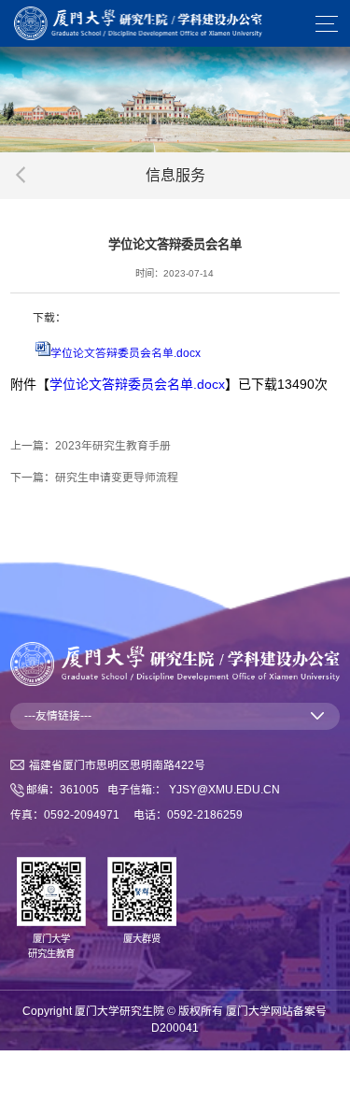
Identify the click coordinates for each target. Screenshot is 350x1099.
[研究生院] (138, 23)
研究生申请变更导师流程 (116, 477)
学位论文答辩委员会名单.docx (125, 353)
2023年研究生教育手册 (113, 445)
